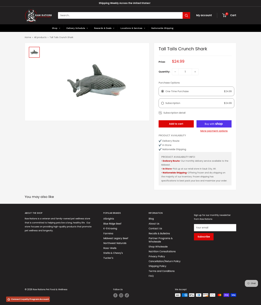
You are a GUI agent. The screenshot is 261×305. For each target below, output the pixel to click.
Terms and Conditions (162, 271)
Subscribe (204, 236)
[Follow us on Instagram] (121, 295)
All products (40, 37)
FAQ (151, 276)
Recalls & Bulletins (159, 233)
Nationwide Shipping (175, 172)
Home (28, 37)
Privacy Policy (157, 256)
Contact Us (155, 228)
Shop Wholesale (158, 246)
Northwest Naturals (114, 243)
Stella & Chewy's (113, 253)
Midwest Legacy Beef (115, 238)
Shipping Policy (157, 266)
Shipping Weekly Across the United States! (124, 3)
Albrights (108, 218)
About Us (154, 223)
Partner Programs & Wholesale (161, 240)
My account (204, 15)
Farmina (108, 233)
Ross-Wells (109, 248)
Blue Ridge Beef (112, 223)
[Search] (186, 15)
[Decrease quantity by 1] (175, 72)
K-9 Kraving (110, 228)
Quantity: (164, 71)
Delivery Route (171, 160)
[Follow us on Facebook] (115, 295)
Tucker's (108, 258)
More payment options (214, 131)
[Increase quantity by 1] (195, 72)
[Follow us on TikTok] (127, 295)
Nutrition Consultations (162, 251)
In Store (167, 168)
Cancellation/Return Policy (164, 261)
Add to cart (176, 124)
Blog (151, 218)
